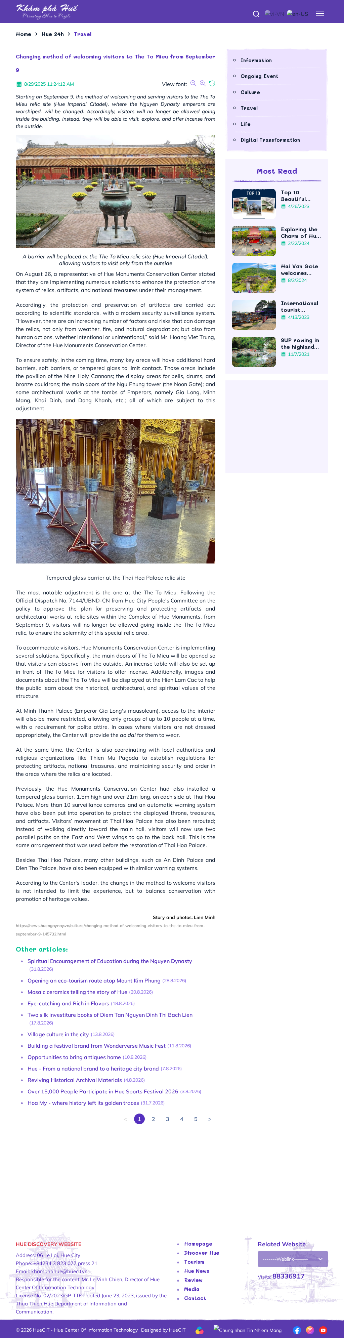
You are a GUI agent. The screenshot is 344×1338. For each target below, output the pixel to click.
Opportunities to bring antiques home (74, 1057)
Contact (195, 1298)
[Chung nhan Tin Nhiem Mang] (248, 1330)
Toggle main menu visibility (320, 13)
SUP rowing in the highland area (300, 343)
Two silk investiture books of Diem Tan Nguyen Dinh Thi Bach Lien (110, 1014)
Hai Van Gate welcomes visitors (299, 269)
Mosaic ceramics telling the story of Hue (77, 992)
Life (246, 124)
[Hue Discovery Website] (172, 11)
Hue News (196, 1270)
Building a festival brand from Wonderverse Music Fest (97, 1045)
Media (192, 1289)
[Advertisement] (115, 1171)
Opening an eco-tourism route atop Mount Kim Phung (94, 980)
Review (193, 1280)
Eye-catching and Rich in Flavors (68, 1003)
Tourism (194, 1261)
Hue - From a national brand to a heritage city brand (93, 1068)
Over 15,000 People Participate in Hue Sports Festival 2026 (103, 1091)
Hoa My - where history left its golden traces (83, 1102)
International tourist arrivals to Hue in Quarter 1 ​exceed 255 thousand (299, 306)
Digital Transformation (270, 139)
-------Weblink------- (285, 1259)
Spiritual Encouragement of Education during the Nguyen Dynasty (110, 961)
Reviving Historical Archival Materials (75, 1080)
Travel (249, 107)
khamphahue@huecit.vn (59, 1271)
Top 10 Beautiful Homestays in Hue (299, 195)
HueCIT (177, 1330)
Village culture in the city (58, 1034)
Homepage (198, 1243)
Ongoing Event (259, 76)
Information (256, 60)
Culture (250, 92)
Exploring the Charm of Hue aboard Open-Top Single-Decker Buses (300, 232)
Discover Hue (201, 1252)
